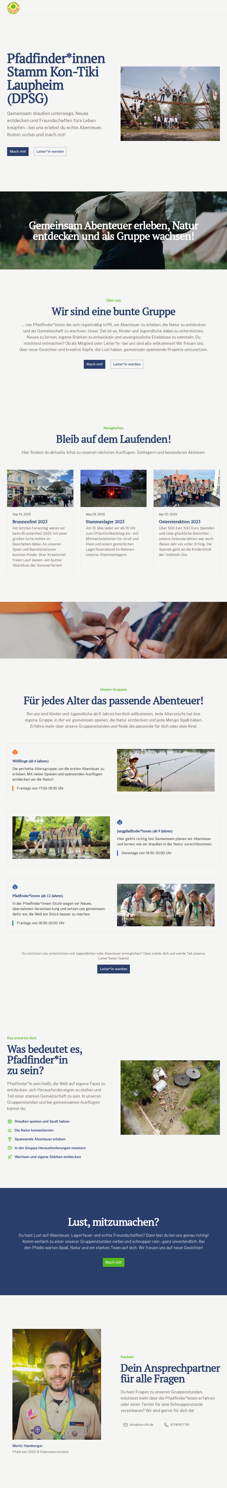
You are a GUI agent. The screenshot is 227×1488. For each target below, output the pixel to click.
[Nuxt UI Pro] (13, 8)
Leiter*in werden (113, 969)
